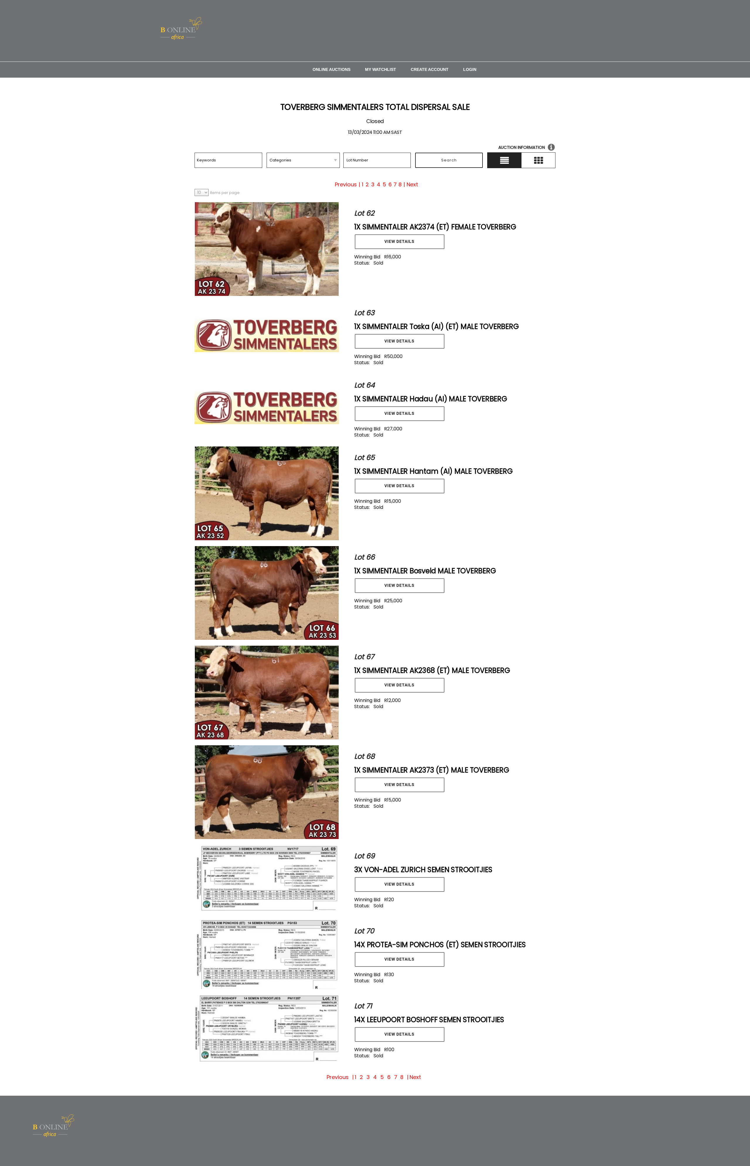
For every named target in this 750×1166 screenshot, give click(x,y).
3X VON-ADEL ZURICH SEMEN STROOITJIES (423, 870)
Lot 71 (363, 1006)
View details (399, 241)
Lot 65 (364, 457)
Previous (346, 184)
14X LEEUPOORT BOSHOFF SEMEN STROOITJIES (429, 1019)
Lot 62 (364, 213)
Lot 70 (364, 931)
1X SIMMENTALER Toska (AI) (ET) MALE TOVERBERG (436, 326)
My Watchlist (380, 69)
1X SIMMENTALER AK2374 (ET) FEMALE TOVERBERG (435, 227)
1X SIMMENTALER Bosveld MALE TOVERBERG (425, 571)
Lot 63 (364, 313)
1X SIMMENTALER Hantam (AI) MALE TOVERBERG (433, 471)
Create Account (430, 69)
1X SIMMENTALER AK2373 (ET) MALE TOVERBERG (431, 770)
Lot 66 (364, 557)
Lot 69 (364, 856)
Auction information (521, 147)
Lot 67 (364, 657)
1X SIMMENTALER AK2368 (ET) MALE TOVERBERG (432, 670)
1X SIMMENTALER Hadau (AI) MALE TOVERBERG (430, 399)
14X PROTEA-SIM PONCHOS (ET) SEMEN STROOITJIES (440, 944)
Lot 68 (364, 756)
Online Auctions (331, 69)
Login (469, 69)
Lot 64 (364, 385)
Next (412, 184)
